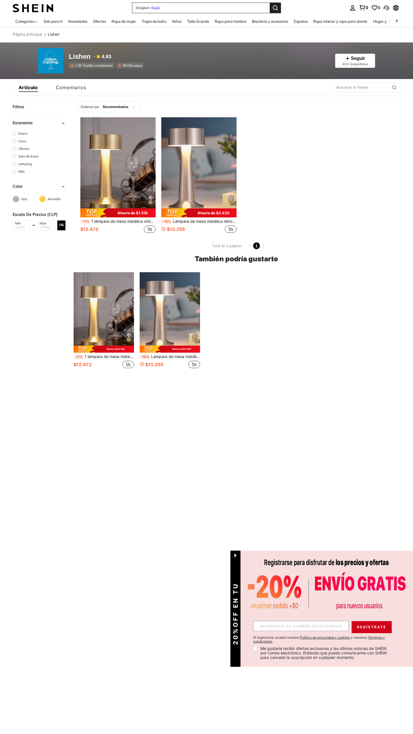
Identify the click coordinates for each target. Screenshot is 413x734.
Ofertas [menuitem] (99, 21)
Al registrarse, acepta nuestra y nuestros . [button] (319, 639)
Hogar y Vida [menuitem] (384, 21)
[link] (363, 7)
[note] (118, 212)
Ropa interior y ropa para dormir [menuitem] (340, 21)
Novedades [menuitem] (77, 21)
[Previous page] (249, 245)
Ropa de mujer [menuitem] (124, 21)
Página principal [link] (27, 34)
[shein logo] (33, 8)
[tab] (28, 87)
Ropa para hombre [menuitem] (230, 21)
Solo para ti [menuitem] (53, 21)
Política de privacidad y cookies (325, 637)
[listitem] (92, 65)
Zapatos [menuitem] (301, 21)
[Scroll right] (397, 21)
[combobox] (109, 107)
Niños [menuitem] (176, 21)
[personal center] (352, 7)
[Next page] (263, 245)
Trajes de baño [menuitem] (154, 21)
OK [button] (61, 225)
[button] (386, 7)
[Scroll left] (390, 21)
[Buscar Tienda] (394, 87)
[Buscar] (275, 8)
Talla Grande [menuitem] (198, 21)
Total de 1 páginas (227, 246)
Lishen (80, 56)
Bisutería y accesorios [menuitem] (270, 21)
